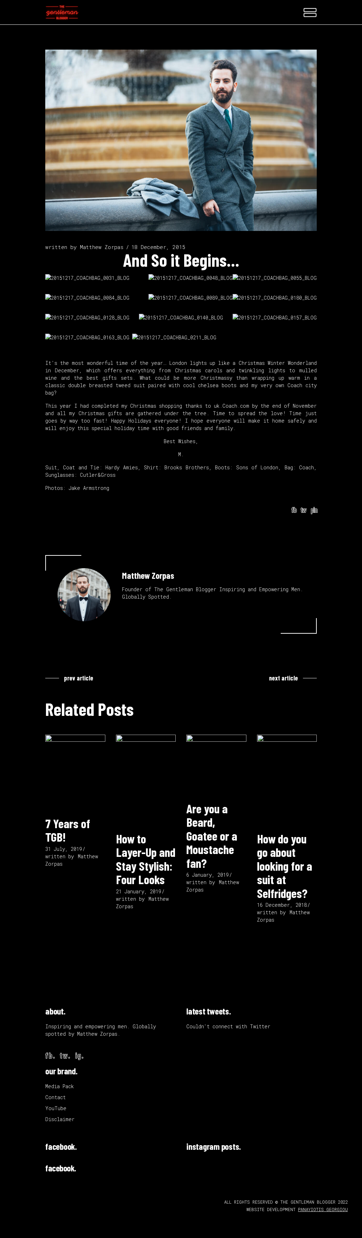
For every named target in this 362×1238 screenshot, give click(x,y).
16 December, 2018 (282, 904)
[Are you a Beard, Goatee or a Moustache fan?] (216, 765)
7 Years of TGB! (67, 830)
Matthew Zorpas (101, 246)
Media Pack (59, 1086)
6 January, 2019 (207, 874)
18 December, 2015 (158, 246)
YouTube (55, 1108)
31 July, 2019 (63, 849)
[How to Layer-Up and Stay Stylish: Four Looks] (146, 780)
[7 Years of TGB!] (75, 772)
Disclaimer (60, 1119)
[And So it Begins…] (84, 594)
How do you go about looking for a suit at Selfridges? (284, 865)
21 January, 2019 (138, 891)
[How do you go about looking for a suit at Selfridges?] (287, 780)
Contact (55, 1097)
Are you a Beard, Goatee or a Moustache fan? (211, 835)
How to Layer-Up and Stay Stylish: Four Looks (145, 859)
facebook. (61, 1146)
